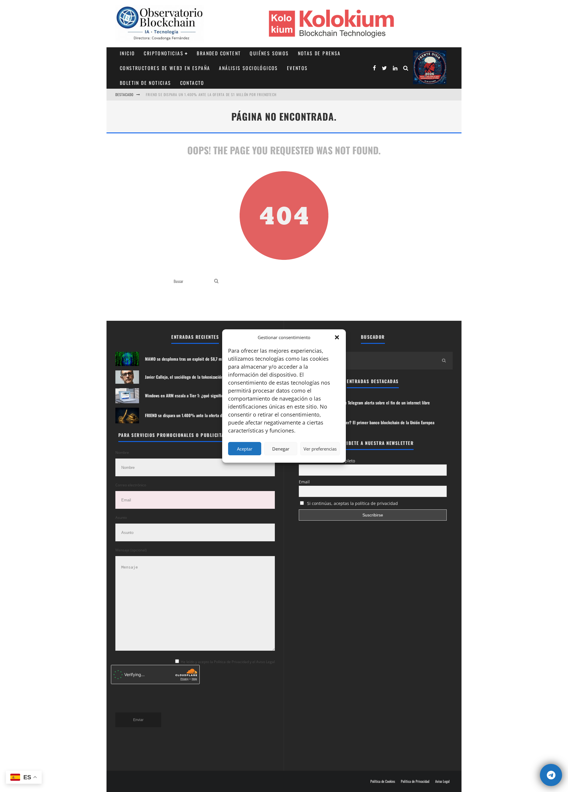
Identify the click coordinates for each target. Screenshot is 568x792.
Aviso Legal (442, 781)
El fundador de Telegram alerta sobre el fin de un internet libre (376, 402)
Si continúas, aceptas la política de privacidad (352, 503)
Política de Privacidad (415, 781)
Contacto (192, 82)
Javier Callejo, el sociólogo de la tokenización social (189, 377)
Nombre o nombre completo (327, 461)
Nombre (122, 452)
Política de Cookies (382, 781)
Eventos (297, 68)
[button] (337, 337)
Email (304, 482)
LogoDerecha (430, 67)
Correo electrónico (130, 484)
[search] (216, 281)
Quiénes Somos (269, 53)
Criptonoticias (163, 53)
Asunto (121, 517)
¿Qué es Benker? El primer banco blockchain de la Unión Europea (378, 422)
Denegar (280, 449)
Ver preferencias (320, 449)
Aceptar (244, 449)
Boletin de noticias (145, 82)
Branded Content (219, 53)
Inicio (127, 53)
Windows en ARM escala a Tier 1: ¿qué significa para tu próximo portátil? (207, 395)
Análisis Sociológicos (248, 68)
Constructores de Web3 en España (165, 68)
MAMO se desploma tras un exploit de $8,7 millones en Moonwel (200, 359)
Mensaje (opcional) (131, 550)
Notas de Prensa (319, 53)
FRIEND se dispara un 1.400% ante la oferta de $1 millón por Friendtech (211, 89)
